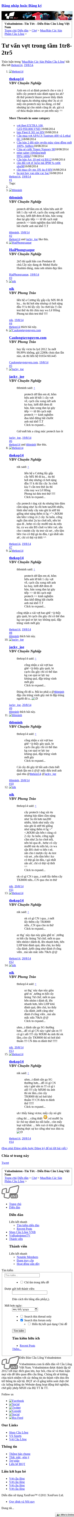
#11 (11, 889)
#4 (10, 323)
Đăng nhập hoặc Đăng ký (22, 6)
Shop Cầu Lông (18, 1432)
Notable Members (27, 1257)
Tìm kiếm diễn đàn (28, 1225)
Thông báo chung (19, 1453)
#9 (10, 708)
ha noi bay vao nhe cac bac (33, 173)
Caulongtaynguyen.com (27, 338)
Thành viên (16, 1238)
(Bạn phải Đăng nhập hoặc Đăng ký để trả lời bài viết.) (34, 1148)
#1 (10, 180)
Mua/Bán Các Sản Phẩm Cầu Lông (43, 61)
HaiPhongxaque (22, 250)
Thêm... (16, 1349)
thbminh (16, 197)
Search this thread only (38, 1316)
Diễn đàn (14, 1207)
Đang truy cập (25, 1260)
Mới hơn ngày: (13, 1305)
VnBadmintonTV (19, 1235)
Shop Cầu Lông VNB (22, 1232)
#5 (10, 365)
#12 (11, 961)
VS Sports (15, 1435)
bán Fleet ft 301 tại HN (30, 132)
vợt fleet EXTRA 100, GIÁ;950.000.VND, (30, 127)
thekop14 (16, 65)
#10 (11, 783)
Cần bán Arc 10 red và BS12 (34, 159)
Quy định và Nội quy (22, 1501)
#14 (11, 1141)
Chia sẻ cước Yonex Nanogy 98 (36, 149)
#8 (10, 632)
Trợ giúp (14, 1460)
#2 (10, 235)
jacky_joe (32, 239)
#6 (10, 441)
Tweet (5, 1162)
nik (11, 289)
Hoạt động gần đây (28, 1263)
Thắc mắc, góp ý (19, 1457)
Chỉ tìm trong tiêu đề (36, 1282)
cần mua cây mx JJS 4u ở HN (34, 169)
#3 (10, 278)
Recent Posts (24, 1228)
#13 (11, 1050)
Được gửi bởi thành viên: (20, 1288)
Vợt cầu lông (17, 1478)
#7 (10, 547)
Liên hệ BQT (17, 1464)
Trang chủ (15, 1204)
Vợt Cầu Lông (18, 1439)
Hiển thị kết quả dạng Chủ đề (49, 1324)
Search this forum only (37, 1320)
